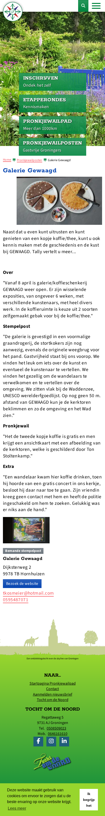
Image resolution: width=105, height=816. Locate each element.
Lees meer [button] (17, 808)
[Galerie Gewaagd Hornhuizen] (26, 530)
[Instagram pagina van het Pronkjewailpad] (52, 741)
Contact (52, 689)
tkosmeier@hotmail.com (28, 593)
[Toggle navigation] (96, 6)
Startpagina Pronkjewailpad (53, 683)
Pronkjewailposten (29, 160)
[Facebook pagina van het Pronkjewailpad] (39, 741)
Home (7, 159)
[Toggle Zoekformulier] (83, 6)
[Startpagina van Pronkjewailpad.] (12, 11)
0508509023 (56, 728)
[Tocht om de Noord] (52, 761)
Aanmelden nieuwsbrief (52, 694)
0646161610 (57, 733)
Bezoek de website (22, 583)
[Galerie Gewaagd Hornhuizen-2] (59, 200)
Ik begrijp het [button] (89, 799)
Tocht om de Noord (52, 699)
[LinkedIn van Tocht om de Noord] (65, 741)
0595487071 (15, 599)
